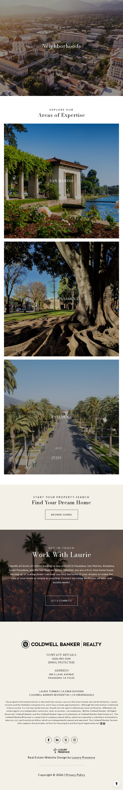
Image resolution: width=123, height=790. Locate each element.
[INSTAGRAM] (74, 740)
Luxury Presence (83, 757)
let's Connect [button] (61, 600)
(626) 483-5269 (61, 658)
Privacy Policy (75, 775)
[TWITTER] (66, 740)
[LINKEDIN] (57, 740)
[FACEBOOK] (48, 740)
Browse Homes (61, 514)
